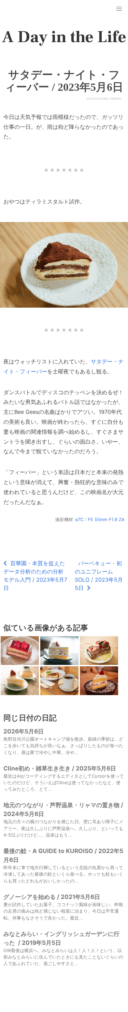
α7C (79, 519)
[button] (119, 9)
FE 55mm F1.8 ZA (106, 519)
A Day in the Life (64, 37)
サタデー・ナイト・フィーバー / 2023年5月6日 (64, 81)
